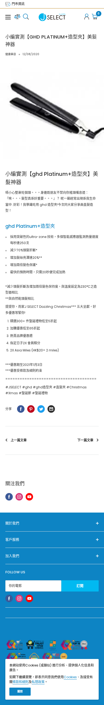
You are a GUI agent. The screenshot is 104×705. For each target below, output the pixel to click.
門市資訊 (18, 4)
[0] (95, 17)
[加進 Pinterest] (31, 409)
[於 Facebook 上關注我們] (9, 497)
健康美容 (10, 54)
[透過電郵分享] (51, 409)
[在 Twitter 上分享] (41, 409)
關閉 (20, 691)
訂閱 (80, 585)
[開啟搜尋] (26, 17)
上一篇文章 (19, 440)
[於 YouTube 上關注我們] (29, 497)
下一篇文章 (85, 440)
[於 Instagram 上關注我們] (19, 497)
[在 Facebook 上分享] (21, 409)
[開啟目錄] (8, 17)
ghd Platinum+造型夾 (30, 226)
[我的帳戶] (87, 17)
